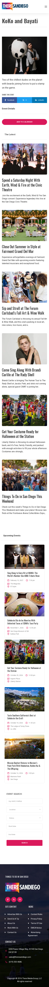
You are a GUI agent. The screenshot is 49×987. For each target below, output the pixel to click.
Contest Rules (36, 914)
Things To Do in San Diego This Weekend (22, 499)
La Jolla (13, 729)
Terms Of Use (36, 923)
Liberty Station (15, 681)
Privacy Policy (36, 919)
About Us (11, 923)
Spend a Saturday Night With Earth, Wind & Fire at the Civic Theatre (22, 184)
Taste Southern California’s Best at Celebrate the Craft (21, 717)
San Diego (14, 779)
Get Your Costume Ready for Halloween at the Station (20, 434)
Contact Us (11, 932)
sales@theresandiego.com (20, 957)
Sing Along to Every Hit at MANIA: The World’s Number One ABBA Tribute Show (23, 574)
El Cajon (13, 586)
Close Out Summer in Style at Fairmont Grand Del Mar (21, 249)
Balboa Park (14, 634)
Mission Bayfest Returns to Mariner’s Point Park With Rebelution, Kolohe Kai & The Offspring (23, 765)
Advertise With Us (14, 914)
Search (25, 843)
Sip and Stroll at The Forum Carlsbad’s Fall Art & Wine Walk (23, 311)
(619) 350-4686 (15, 962)
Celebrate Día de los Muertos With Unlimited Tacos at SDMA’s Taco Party (22, 622)
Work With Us (12, 928)
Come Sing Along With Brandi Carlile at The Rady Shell (21, 372)
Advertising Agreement (34, 934)
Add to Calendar (25, 122)
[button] (24, 809)
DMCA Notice (36, 928)
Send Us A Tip (13, 919)
